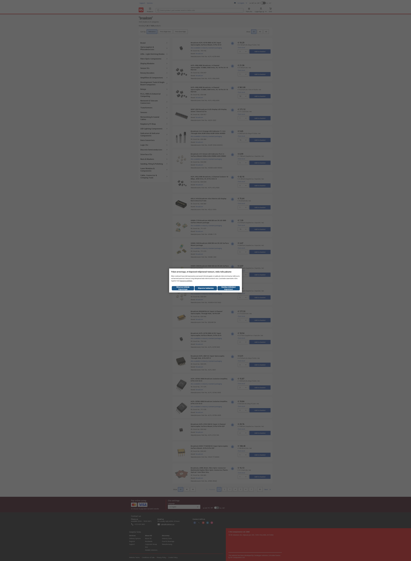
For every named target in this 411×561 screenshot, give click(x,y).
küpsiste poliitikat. (186, 281)
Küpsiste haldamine (206, 288)
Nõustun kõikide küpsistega (182, 288)
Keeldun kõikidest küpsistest (228, 288)
